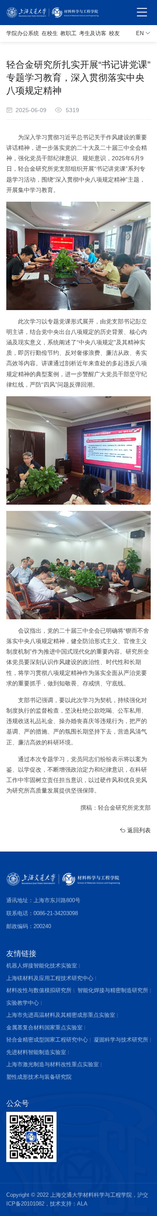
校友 (114, 33)
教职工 (68, 33)
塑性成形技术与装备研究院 (39, 1077)
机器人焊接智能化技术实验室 (41, 965)
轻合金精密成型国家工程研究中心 (47, 1039)
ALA (82, 1204)
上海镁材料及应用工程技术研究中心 (49, 978)
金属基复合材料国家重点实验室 (44, 1027)
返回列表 (138, 830)
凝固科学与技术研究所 (121, 1039)
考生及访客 (92, 33)
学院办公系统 (22, 33)
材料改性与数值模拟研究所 (39, 990)
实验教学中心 (22, 1003)
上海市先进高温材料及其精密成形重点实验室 (60, 1015)
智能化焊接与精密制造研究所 (112, 990)
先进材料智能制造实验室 (36, 1052)
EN (140, 33)
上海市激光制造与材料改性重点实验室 (52, 1064)
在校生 (49, 33)
